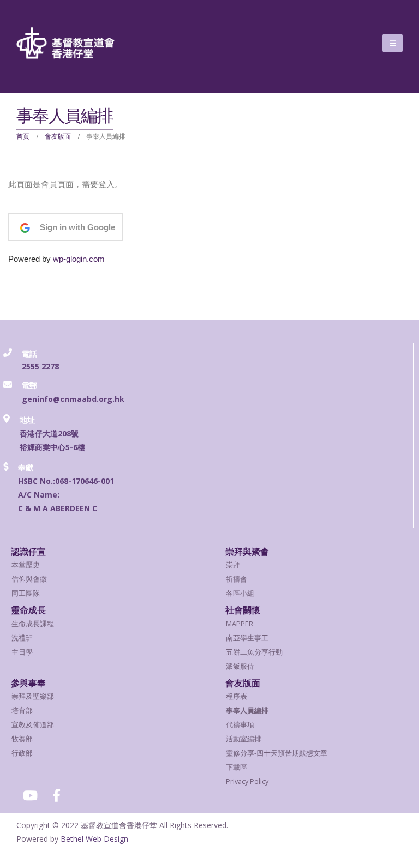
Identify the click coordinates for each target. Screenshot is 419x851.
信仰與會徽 (29, 579)
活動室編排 (243, 739)
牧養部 (22, 739)
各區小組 (240, 593)
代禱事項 (240, 724)
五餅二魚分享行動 (254, 652)
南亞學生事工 (247, 638)
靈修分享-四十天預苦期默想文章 (276, 753)
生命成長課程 (32, 623)
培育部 (22, 710)
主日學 (22, 652)
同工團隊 (25, 593)
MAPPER (239, 623)
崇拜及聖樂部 (32, 696)
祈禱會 (236, 579)
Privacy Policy (247, 781)
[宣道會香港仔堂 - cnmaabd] (65, 43)
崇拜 (233, 565)
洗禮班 (22, 638)
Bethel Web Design (94, 839)
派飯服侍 (240, 666)
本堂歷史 (25, 565)
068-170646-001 (84, 481)
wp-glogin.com (79, 258)
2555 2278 (40, 366)
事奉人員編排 (247, 710)
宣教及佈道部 (32, 724)
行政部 (22, 753)
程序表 (236, 696)
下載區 (236, 767)
